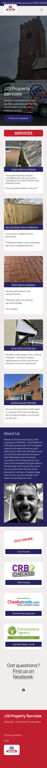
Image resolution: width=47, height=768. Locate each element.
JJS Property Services (22, 715)
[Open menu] (41, 9)
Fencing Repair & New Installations (21, 227)
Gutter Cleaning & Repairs (23, 169)
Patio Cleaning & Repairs (23, 284)
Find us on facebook (23, 674)
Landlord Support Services (23, 402)
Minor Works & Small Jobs (23, 348)
